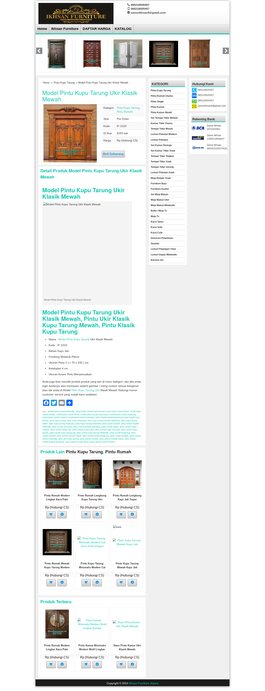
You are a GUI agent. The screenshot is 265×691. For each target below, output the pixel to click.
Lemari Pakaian (159, 139)
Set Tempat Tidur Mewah (164, 118)
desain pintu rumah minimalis (61, 411)
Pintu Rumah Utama (162, 96)
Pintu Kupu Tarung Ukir (85, 390)
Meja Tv (155, 216)
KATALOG (123, 29)
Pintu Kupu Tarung (64, 82)
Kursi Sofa (156, 227)
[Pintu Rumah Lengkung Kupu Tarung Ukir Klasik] (92, 474)
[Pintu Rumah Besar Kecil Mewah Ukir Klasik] (56, 53)
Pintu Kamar (158, 107)
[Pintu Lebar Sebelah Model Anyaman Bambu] (92, 53)
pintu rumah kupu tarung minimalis (93, 433)
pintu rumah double (111, 423)
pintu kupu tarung (57, 420)
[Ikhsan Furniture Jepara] (75, 13)
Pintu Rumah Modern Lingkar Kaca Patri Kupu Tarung (57, 499)
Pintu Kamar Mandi (161, 112)
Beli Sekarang (113, 154)
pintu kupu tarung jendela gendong (103, 420)
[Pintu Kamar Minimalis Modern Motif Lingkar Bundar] (92, 624)
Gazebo (155, 243)
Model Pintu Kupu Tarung (73, 339)
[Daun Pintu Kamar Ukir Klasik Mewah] (127, 624)
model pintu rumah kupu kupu (94, 414)
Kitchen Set (157, 260)
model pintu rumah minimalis (81, 417)
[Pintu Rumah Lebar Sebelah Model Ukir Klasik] (199, 53)
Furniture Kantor (160, 189)
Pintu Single (157, 101)
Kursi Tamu (157, 221)
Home (42, 29)
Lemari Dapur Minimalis (164, 254)
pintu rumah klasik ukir (60, 429)
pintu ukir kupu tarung (68, 439)
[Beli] (51, 514)
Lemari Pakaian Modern (164, 134)
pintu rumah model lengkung (95, 436)
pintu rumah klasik (110, 427)
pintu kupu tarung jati (76, 420)
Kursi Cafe (157, 232)
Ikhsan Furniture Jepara (143, 683)
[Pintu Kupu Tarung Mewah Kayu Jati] (127, 542)
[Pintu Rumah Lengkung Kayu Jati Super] (127, 474)
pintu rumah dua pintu (62, 427)
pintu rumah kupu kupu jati (107, 429)
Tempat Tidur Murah (162, 128)
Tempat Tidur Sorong (162, 167)
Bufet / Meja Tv (159, 210)
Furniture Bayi (158, 183)
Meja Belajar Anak (161, 178)
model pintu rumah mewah (54, 417)
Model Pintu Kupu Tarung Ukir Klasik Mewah (89, 95)
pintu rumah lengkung (120, 433)
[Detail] (62, 514)
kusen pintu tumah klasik (117, 411)
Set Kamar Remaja (161, 145)
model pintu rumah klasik (68, 414)
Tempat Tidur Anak (161, 161)
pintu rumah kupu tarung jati (62, 433)
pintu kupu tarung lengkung (61, 423)
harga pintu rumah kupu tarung (90, 411)
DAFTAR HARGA (97, 29)
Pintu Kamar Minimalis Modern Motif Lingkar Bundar (92, 649)
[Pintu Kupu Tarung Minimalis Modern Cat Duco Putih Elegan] (92, 542)
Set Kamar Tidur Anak (163, 150)
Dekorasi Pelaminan (162, 238)
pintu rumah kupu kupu (83, 429)
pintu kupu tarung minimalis (88, 423)
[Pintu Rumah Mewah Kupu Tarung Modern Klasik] (163, 53)
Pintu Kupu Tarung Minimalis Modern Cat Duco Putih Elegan (92, 567)
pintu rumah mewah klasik (69, 436)
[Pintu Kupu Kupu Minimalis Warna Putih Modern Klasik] (127, 53)
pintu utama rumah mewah (102, 442)
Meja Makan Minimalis (163, 205)
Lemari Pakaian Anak (162, 172)
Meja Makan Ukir (160, 199)
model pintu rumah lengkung (123, 414)
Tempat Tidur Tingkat (162, 156)
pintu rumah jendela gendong (86, 427)
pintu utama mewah (89, 439)
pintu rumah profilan (119, 436)
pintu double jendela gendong (109, 417)
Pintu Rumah (125, 111)
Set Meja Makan (159, 194)
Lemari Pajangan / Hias (163, 249)
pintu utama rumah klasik (77, 442)
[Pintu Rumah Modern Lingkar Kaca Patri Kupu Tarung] (57, 474)
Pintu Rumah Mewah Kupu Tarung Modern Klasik (57, 567)
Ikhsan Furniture (65, 29)
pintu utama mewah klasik (111, 439)
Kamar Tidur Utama (161, 123)
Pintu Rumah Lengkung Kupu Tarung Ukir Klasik (92, 499)
